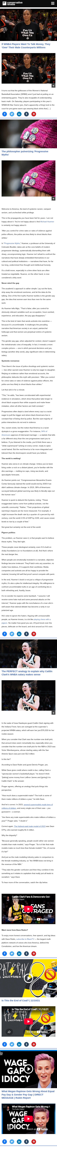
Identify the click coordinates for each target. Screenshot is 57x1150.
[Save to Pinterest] (33, 114)
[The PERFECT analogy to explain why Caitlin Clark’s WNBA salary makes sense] (28, 653)
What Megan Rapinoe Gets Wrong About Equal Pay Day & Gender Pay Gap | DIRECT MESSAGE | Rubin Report (28, 1094)
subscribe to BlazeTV (25, 939)
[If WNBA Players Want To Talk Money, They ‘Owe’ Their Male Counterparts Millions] (28, 25)
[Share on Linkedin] (19, 114)
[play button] (28, 978)
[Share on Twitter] (12, 114)
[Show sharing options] (53, 86)
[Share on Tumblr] (26, 114)
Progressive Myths (12, 243)
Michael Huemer (47, 222)
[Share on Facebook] (4, 114)
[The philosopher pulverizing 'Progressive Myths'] (28, 134)
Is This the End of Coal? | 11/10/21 (21, 1000)
